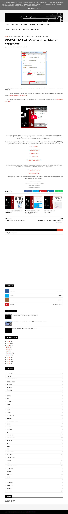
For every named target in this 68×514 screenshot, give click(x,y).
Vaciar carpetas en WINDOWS (49, 211)
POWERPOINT (16, 29)
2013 (8, 361)
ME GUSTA (59, 291)
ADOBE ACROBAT (11, 379)
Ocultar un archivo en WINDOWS (18, 95)
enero (8, 355)
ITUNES (8, 423)
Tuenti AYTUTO (34, 156)
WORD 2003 (10, 485)
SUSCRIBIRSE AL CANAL (57, 304)
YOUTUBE (12, 304)
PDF (8, 432)
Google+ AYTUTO (34, 153)
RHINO (8, 446)
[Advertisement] (34, 270)
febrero (9, 353)
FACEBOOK (12, 291)
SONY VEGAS (35, 29)
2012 (8, 363)
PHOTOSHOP (24, 24)
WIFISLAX (9, 471)
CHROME (9, 395)
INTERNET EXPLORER (12, 421)
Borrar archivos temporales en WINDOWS (13, 211)
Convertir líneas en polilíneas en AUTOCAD (24, 328)
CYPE (8, 398)
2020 (8, 343)
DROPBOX (9, 401)
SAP (8, 449)
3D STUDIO (9, 373)
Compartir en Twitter (34, 173)
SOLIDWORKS (10, 451)
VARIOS (9, 460)
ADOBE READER (11, 381)
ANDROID (9, 384)
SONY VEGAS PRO (11, 457)
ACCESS (9, 376)
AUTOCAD (15, 24)
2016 (8, 345)
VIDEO (11, 36)
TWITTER (12, 295)
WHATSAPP (10, 468)
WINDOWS (26, 29)
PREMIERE (9, 440)
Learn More (31, 8)
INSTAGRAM (12, 300)
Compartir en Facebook (34, 170)
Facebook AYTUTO (34, 150)
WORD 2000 (10, 480)
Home (8, 24)
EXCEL (49, 24)
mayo (8, 349)
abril (7, 351)
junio (8, 347)
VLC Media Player (12, 465)
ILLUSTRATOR (41, 24)
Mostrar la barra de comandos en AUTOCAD (25, 315)
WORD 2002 (10, 482)
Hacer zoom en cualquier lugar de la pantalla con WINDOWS (32, 212)
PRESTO (9, 443)
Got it (39, 8)
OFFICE (8, 426)
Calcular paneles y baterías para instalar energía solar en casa (29, 322)
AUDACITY (9, 387)
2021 (8, 341)
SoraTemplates (14, 512)
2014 (8, 359)
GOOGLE (9, 412)
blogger (59, 229)
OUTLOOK (9, 429)
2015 (8, 357)
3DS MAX (32, 24)
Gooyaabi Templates (30, 512)
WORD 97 (9, 488)
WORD (8, 29)
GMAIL (8, 409)
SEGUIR (60, 295)
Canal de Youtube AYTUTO (34, 160)
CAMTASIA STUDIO (11, 393)
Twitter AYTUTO (34, 147)
